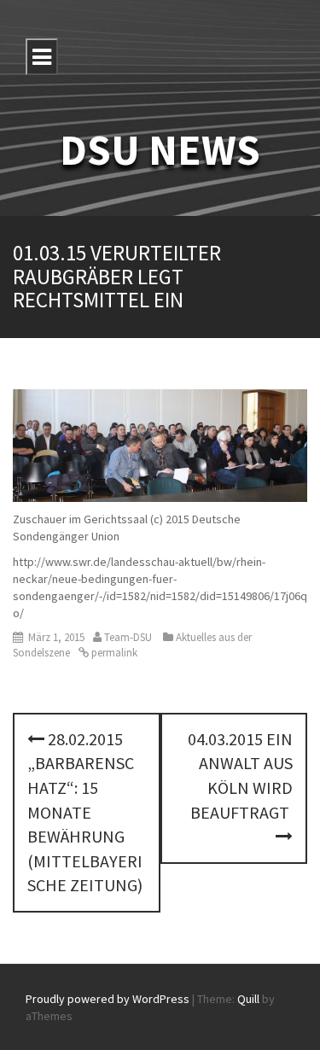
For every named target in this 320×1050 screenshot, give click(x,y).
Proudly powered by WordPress (107, 998)
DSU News (160, 150)
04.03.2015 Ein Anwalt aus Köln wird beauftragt (240, 775)
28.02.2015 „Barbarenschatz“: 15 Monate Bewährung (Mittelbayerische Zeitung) (85, 811)
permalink (113, 652)
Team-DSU (128, 637)
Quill (248, 998)
